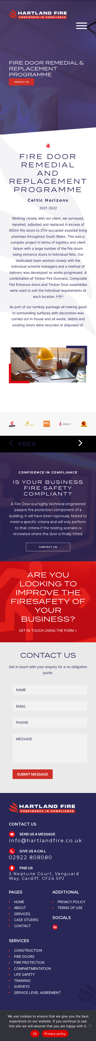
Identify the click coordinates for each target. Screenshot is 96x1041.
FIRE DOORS (24, 956)
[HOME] (42, 807)
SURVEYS (22, 986)
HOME (19, 902)
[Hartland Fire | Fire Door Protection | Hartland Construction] (38, 14)
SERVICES (22, 914)
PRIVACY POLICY (71, 902)
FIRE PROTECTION (29, 962)
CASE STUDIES (26, 920)
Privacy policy (55, 1034)
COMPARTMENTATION (32, 968)
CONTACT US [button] (21, 82)
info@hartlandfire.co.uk (45, 840)
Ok (35, 1034)
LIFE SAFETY (24, 974)
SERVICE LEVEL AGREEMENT (37, 992)
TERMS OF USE (70, 908)
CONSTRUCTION (28, 950)
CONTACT (22, 926)
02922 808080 (30, 857)
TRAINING (22, 980)
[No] (89, 1025)
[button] (81, 28)
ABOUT (20, 908)
